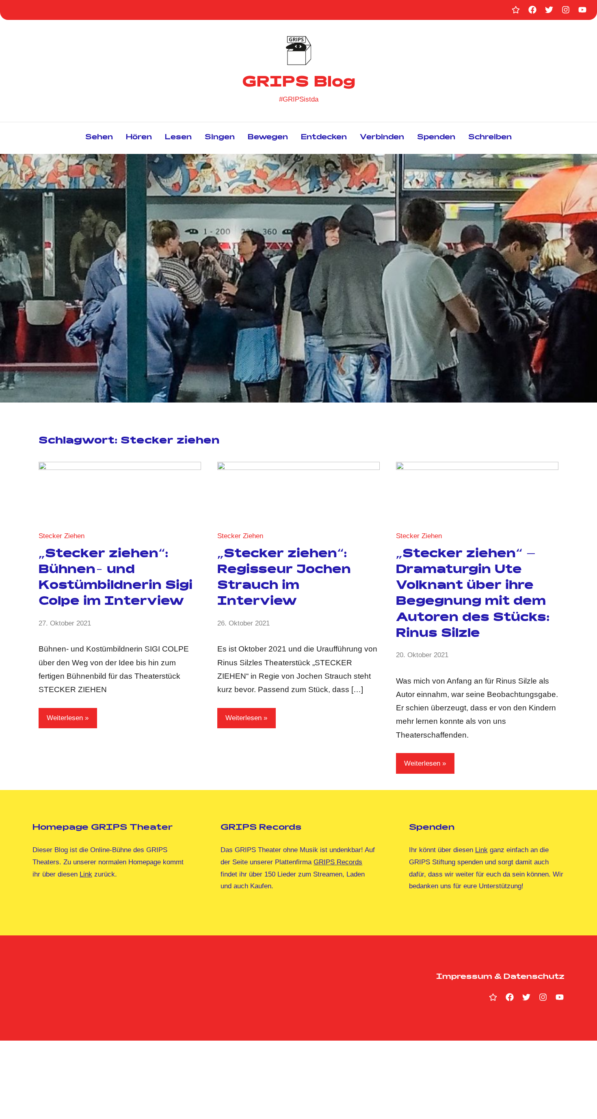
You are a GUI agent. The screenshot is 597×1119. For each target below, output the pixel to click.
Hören (139, 137)
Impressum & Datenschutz (500, 977)
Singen (220, 137)
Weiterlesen (65, 718)
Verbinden (382, 137)
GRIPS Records (338, 862)
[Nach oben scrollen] (580, 1102)
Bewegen (268, 137)
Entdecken (324, 137)
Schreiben (490, 137)
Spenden (436, 137)
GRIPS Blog (298, 83)
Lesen (178, 137)
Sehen (99, 137)
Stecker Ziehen (61, 536)
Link (86, 874)
